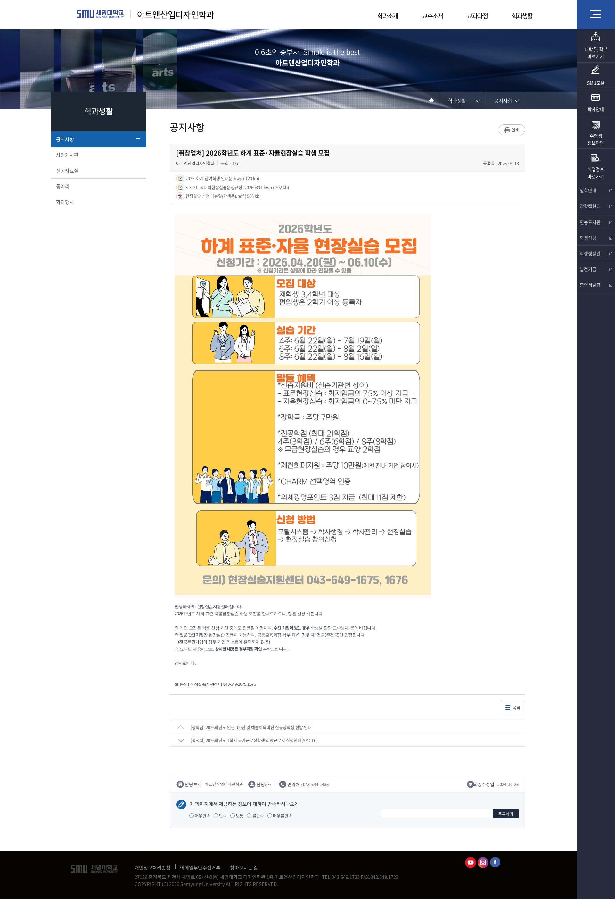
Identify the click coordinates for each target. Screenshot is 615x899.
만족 (222, 815)
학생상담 (588, 238)
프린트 (512, 129)
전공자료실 (67, 170)
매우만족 (202, 815)
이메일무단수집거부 (200, 867)
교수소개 (432, 16)
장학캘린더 (590, 206)
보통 (239, 815)
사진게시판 (67, 154)
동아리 (63, 186)
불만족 (257, 815)
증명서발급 (590, 285)
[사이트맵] (596, 14)
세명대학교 (100, 14)
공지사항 (65, 139)
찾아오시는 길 (244, 867)
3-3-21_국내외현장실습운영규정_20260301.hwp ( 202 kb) (236, 187)
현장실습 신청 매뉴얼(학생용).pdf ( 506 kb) (222, 196)
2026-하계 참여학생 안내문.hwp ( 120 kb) (221, 178)
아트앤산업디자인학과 (175, 15)
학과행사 (65, 202)
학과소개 (387, 16)
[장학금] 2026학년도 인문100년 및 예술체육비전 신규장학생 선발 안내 (251, 727)
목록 (516, 707)
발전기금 (588, 269)
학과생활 (522, 16)
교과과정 (477, 16)
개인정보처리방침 (152, 867)
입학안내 (588, 190)
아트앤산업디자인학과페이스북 (495, 862)
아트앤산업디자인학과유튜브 (470, 862)
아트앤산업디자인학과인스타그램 (483, 862)
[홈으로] (430, 100)
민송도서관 (590, 222)
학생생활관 (590, 253)
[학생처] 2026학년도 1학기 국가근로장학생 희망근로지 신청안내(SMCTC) (254, 740)
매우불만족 (282, 815)
